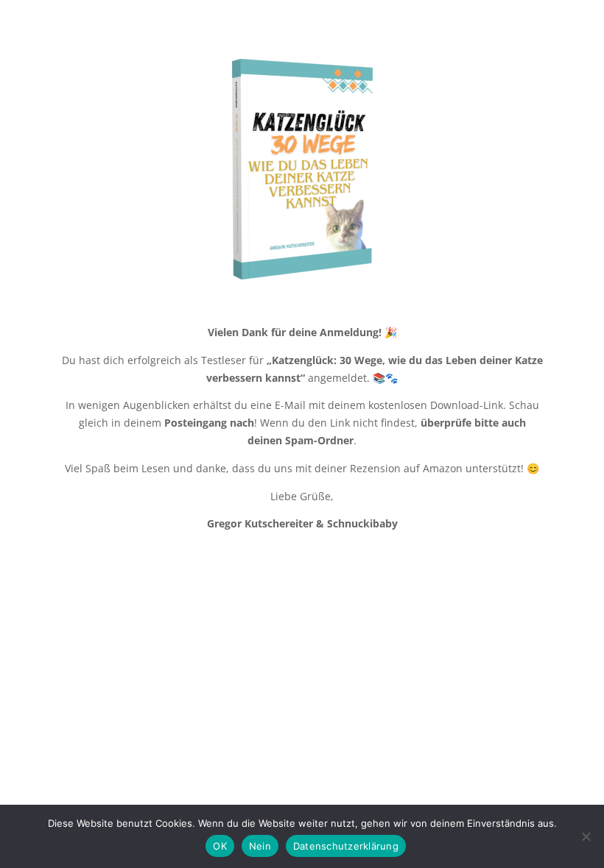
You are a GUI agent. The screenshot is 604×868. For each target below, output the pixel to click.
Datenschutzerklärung (345, 846)
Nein (260, 846)
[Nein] (585, 836)
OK (220, 846)
